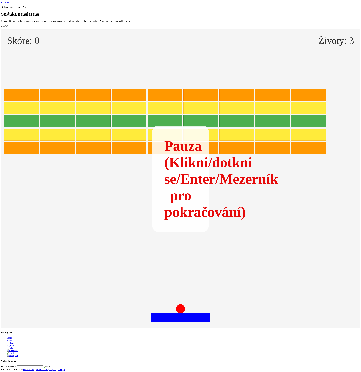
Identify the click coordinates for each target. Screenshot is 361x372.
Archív (10, 340)
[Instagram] (12, 355)
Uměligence (12, 348)
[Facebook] (12, 350)
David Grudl (28, 369)
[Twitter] (11, 353)
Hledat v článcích (9, 367)
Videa (9, 338)
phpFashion (12, 345)
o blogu (61, 369)
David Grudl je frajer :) (46, 369)
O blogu (10, 343)
